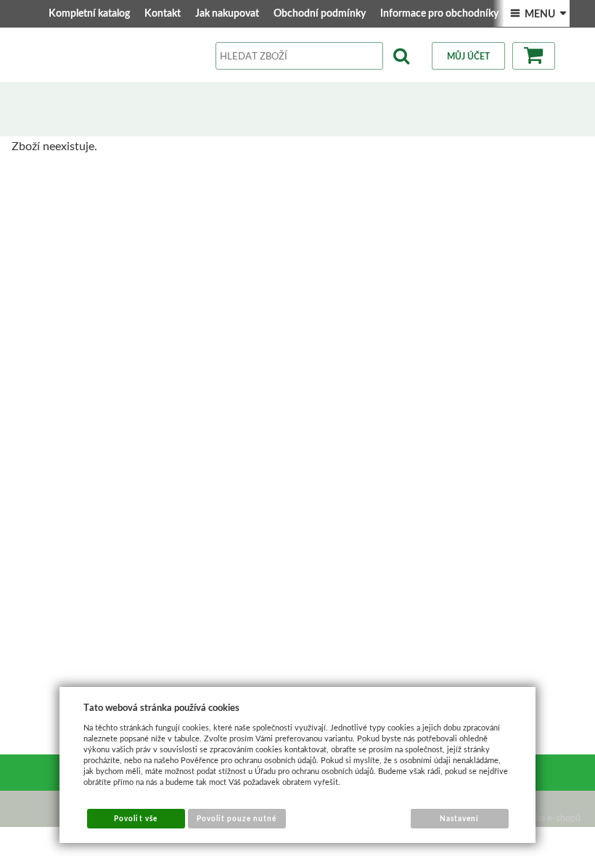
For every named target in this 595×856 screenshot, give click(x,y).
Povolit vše (135, 818)
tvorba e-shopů (549, 817)
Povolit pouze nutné (237, 818)
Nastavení (459, 818)
